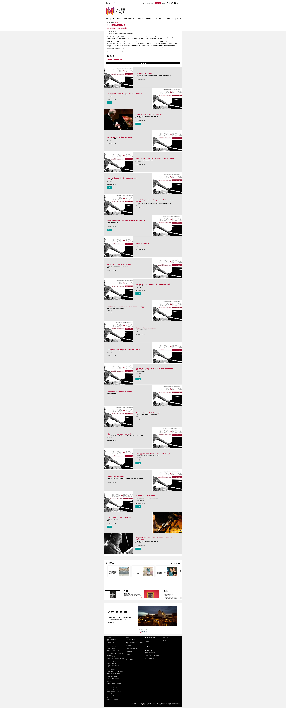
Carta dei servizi (111, 642)
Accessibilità (129, 651)
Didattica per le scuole (150, 652)
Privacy (145, 704)
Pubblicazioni (110, 640)
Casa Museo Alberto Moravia (114, 689)
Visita (179, 19)
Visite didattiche (130, 647)
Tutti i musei (150, 3)
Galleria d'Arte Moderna (113, 678)
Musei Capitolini (111, 648)
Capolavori (116, 19)
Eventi (148, 19)
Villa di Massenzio (111, 666)
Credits (163, 704)
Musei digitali (129, 19)
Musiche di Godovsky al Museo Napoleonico (122, 178)
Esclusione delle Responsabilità (154, 704)
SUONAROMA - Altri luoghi (145, 495)
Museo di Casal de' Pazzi (113, 665)
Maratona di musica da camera (146, 328)
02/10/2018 (170, 596)
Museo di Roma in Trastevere (114, 683)
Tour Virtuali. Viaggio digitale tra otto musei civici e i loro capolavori (113, 572)
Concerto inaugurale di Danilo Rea (119, 517)
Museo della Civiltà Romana (114, 661)
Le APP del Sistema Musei (137, 574)
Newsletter (109, 643)
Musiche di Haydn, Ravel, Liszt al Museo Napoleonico (126, 220)
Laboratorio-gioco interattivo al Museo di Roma (123, 349)
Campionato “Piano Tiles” (116, 476)
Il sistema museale (111, 639)
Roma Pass (128, 645)
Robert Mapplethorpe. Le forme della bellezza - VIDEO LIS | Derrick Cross (132, 595)
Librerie (128, 654)
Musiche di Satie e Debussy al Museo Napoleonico (153, 284)
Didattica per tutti (149, 653)
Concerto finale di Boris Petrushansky (149, 114)
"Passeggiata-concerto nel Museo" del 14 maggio (153, 454)
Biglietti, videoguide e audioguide (134, 642)
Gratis (109, 102)
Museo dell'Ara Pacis (112, 656)
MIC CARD (128, 643)
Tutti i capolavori (151, 637)
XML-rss (179, 704)
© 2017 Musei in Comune (136, 704)
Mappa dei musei (130, 640)
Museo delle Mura (111, 663)
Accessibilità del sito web (170, 704)
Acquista (158, 3)
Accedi (163, 3)
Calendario (169, 19)
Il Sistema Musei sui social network (161, 574)
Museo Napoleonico (112, 676)
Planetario (109, 697)
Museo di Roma (111, 674)
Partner (165, 642)
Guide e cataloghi (130, 650)
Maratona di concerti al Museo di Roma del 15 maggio (154, 158)
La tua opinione (130, 656)
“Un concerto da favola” (143, 73)
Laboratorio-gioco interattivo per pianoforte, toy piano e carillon (155, 200)
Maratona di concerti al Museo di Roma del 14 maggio (126, 307)
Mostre (141, 19)
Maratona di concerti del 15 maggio (119, 137)
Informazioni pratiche (131, 639)
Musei (107, 19)
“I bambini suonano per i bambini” (119, 434)
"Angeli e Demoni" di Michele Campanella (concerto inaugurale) (154, 538)
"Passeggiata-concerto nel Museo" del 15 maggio (124, 93)
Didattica (158, 19)
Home (108, 22)
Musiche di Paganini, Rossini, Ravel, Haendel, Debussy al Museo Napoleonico (155, 369)
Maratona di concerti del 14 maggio (119, 391)
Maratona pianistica (142, 243)
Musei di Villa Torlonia (112, 685)
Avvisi (164, 640)
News (164, 638)
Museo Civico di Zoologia (113, 699)
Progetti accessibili (149, 658)
